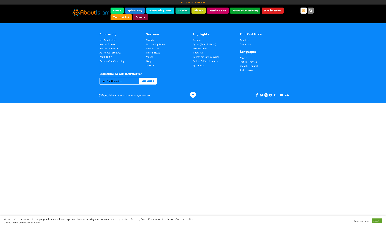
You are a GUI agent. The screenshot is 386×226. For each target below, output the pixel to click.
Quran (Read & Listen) (204, 44)
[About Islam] (90, 13)
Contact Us (245, 44)
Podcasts (198, 52)
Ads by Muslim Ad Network (193, 2)
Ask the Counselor (109, 48)
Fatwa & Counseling (245, 11)
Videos (198, 11)
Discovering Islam (160, 11)
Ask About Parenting (110, 52)
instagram (266, 95)
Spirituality (135, 11)
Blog (148, 61)
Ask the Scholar (107, 44)
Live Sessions (200, 48)
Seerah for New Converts (206, 56)
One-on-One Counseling (112, 61)
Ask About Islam (108, 39)
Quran (117, 11)
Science (150, 65)
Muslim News (272, 11)
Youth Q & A (121, 17)
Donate (140, 17)
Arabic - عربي (246, 70)
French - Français (248, 61)
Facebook (257, 95)
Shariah (183, 11)
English (243, 57)
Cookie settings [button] (361, 221)
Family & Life (218, 11)
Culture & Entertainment (205, 61)
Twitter (261, 95)
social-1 (287, 95)
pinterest (270, 95)
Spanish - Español (249, 65)
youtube (281, 95)
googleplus (276, 95)
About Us (244, 39)
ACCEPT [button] (376, 220)
